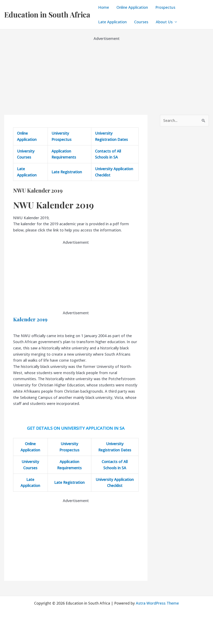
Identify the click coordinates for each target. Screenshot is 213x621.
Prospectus (165, 7)
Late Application (112, 21)
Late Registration (67, 171)
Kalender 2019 (30, 319)
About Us (164, 21)
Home (103, 7)
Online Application (132, 7)
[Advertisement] (106, 71)
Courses (141, 21)
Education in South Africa (47, 14)
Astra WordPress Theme (157, 603)
